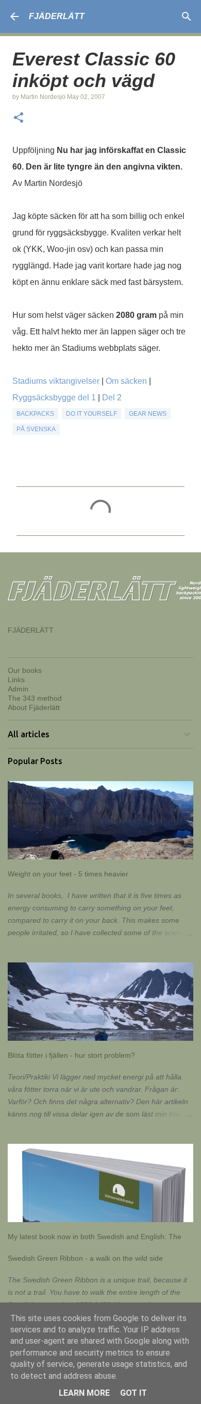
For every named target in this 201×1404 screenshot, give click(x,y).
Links (16, 679)
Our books (25, 670)
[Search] (186, 16)
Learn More (84, 1393)
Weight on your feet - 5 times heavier (68, 874)
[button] (18, 118)
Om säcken (126, 381)
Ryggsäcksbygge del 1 (54, 397)
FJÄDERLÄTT (57, 16)
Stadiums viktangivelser (55, 381)
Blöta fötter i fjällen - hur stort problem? (71, 1055)
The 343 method (35, 698)
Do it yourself (91, 413)
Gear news (147, 413)
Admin (18, 689)
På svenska (36, 429)
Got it (133, 1393)
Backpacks (35, 413)
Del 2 (112, 397)
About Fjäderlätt (34, 707)
